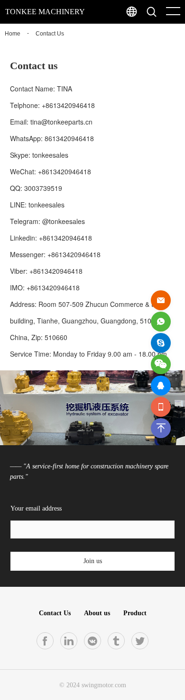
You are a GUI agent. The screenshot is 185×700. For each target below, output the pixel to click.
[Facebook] (45, 640)
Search (170, 33)
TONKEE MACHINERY (45, 12)
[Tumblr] (116, 640)
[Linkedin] (68, 640)
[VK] (92, 640)
